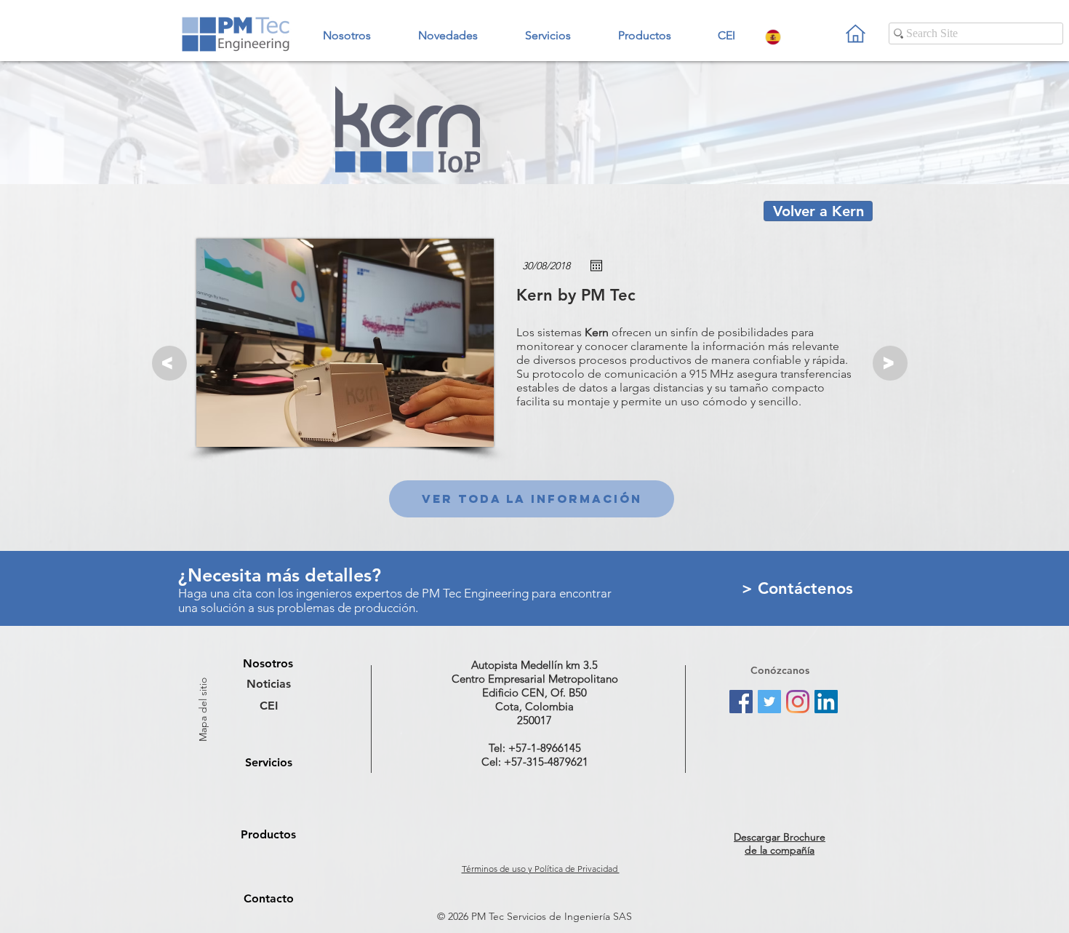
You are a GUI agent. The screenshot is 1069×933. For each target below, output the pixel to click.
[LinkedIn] (826, 701)
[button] (644, 29)
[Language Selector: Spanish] (787, 37)
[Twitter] (769, 701)
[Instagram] (797, 701)
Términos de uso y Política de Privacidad (541, 868)
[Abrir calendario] (596, 265)
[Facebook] (741, 701)
